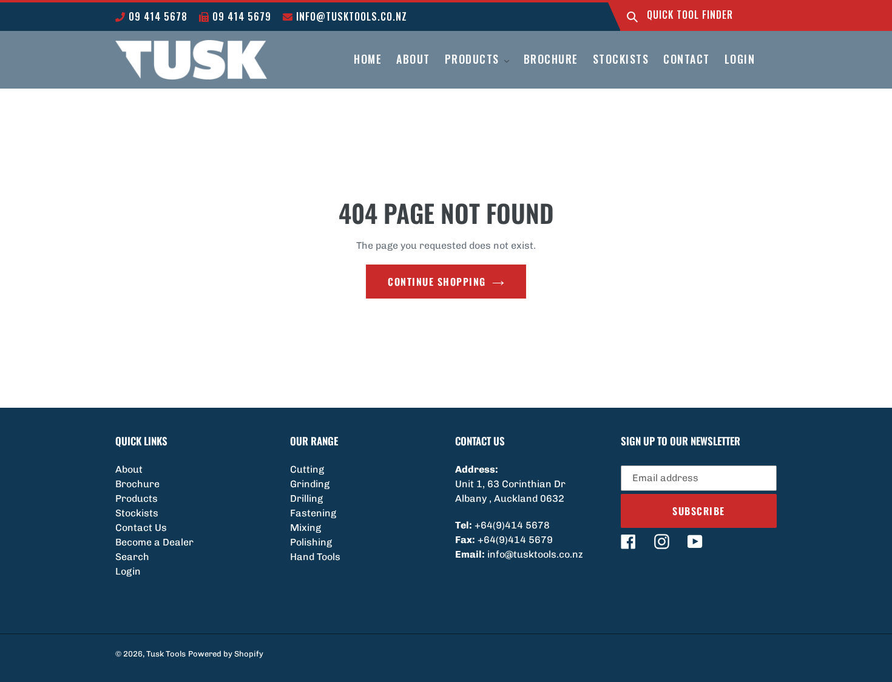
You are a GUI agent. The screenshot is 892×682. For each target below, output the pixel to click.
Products (136, 498)
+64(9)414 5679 (515, 539)
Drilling (306, 498)
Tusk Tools (166, 653)
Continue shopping (437, 281)
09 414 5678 (157, 16)
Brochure (137, 484)
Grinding (309, 484)
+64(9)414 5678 (512, 525)
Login (128, 571)
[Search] (632, 16)
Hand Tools (315, 556)
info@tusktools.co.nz (350, 16)
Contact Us (141, 527)
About (129, 469)
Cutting (307, 469)
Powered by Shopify (225, 653)
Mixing (305, 527)
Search (132, 556)
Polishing (311, 542)
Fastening (313, 513)
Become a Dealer (154, 542)
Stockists (136, 513)
